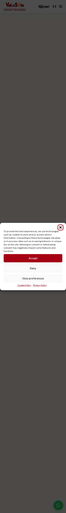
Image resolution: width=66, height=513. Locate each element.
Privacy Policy (40, 285)
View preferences (33, 278)
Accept (33, 258)
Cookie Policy (24, 285)
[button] (60, 227)
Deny (33, 268)
